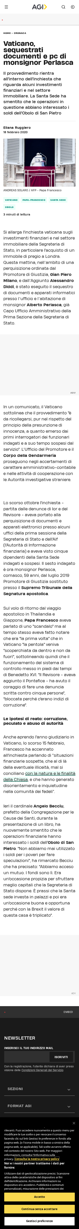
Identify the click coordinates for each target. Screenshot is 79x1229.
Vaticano (11, 199)
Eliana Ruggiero (17, 127)
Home (7, 33)
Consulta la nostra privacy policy (37, 1159)
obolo (9, 207)
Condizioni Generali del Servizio (42, 1070)
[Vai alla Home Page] (39, 7)
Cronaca (20, 33)
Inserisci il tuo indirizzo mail (28, 1048)
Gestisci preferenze (39, 1221)
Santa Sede (58, 199)
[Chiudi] (74, 1123)
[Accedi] (73, 7)
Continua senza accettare (39, 1209)
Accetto (39, 1197)
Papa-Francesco (34, 199)
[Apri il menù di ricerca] (63, 7)
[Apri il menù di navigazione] (6, 7)
